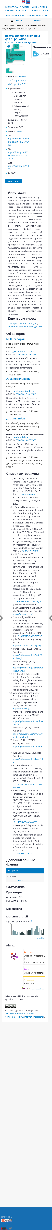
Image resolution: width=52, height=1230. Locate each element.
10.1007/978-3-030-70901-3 (29, 636)
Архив (37, 21)
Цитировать (13, 181)
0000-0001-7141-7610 (26, 394)
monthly (40, 938)
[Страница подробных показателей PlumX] (13, 956)
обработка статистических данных (25, 326)
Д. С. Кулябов (15, 418)
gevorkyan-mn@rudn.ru (23, 351)
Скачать (21, 881)
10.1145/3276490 (30, 551)
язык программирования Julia (22, 323)
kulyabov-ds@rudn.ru (22, 437)
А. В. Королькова (18, 378)
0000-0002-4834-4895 (26, 354)
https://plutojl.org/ (21, 708)
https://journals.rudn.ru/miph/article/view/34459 (18, 141)
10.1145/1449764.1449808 (25, 822)
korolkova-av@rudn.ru (23, 391)
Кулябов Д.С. (19, 84)
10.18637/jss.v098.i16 (23, 853)
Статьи (19, 131)
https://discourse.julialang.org (27, 645)
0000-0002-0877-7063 (26, 440)
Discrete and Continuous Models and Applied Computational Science (26, 9)
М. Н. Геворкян (16, 339)
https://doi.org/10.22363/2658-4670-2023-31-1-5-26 (18, 155)
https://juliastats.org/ (23, 614)
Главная (5, 25)
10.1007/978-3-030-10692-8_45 (27, 601)
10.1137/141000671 (26, 494)
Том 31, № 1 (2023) (22, 25)
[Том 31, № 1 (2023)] (15, 72)
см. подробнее (38, 988)
